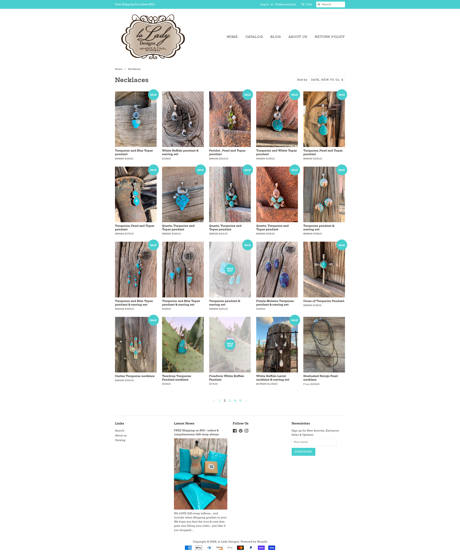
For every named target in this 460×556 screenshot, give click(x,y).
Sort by (302, 79)
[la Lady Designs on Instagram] (246, 431)
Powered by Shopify (254, 541)
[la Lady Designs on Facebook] (235, 431)
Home (232, 37)
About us (297, 37)
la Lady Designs (228, 541)
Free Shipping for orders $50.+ (135, 4)
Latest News (184, 423)
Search (119, 430)
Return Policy (330, 37)
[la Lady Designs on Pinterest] (241, 431)
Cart (309, 4)
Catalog (254, 37)
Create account (285, 4)
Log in (264, 4)
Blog (275, 37)
